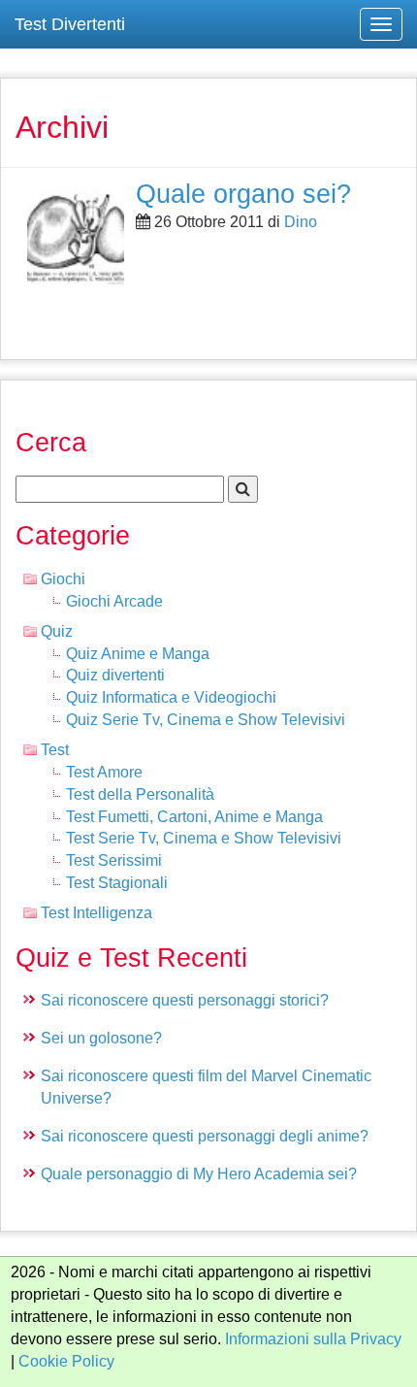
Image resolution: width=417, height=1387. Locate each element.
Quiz (57, 631)
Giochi (63, 579)
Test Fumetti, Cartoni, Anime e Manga (194, 817)
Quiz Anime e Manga (137, 653)
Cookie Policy (66, 1361)
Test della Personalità (140, 794)
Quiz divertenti (115, 675)
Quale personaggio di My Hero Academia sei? (199, 1174)
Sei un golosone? (101, 1038)
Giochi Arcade (114, 601)
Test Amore (104, 772)
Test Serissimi (114, 860)
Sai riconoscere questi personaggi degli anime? (205, 1136)
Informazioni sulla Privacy (313, 1339)
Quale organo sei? (243, 194)
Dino (300, 222)
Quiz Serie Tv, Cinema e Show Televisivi (205, 719)
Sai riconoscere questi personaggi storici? (185, 1000)
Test (55, 750)
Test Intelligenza (96, 913)
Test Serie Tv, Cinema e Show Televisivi (203, 838)
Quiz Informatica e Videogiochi (171, 697)
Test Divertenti (70, 24)
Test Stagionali (117, 883)
